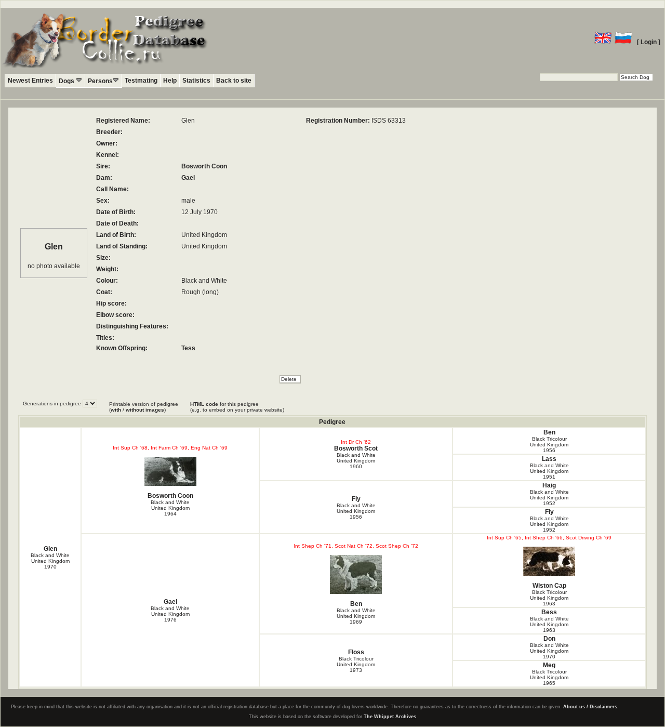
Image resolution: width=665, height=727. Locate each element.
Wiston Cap (549, 585)
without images (145, 410)
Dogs (67, 81)
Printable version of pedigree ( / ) (143, 407)
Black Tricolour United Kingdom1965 (549, 677)
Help (170, 80)
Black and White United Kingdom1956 (356, 511)
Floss (356, 652)
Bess (549, 612)
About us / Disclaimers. (591, 706)
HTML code (204, 404)
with (116, 410)
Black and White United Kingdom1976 (170, 614)
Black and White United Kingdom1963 (549, 624)
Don (549, 638)
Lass (549, 458)
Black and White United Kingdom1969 (356, 616)
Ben (549, 432)
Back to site (233, 80)
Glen (50, 548)
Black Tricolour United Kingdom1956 (549, 444)
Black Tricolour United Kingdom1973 (356, 664)
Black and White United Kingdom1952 (549, 497)
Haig (549, 485)
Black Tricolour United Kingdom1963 (549, 597)
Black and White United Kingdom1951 (549, 471)
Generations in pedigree (53, 403)
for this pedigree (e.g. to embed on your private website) (237, 407)
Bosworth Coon (204, 166)
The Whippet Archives (390, 716)
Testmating (141, 80)
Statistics (196, 80)
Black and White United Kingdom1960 (356, 460)
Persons (100, 81)
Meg (549, 665)
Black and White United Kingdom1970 (50, 561)
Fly (356, 499)
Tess (188, 348)
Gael (188, 177)
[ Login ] (648, 42)
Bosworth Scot (356, 448)
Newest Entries (30, 80)
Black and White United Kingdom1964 (170, 508)
